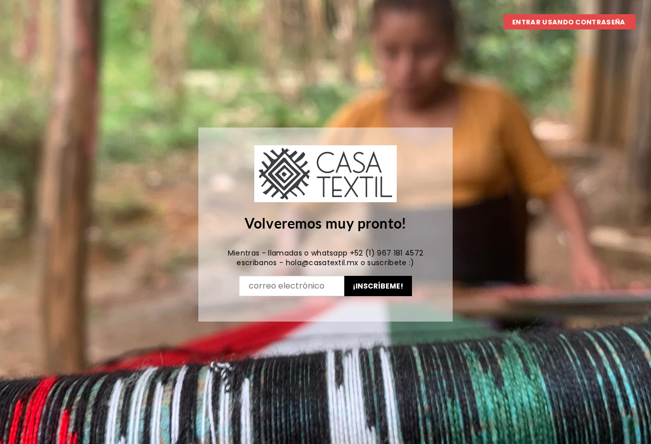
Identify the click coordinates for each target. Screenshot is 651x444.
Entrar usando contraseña (569, 22)
